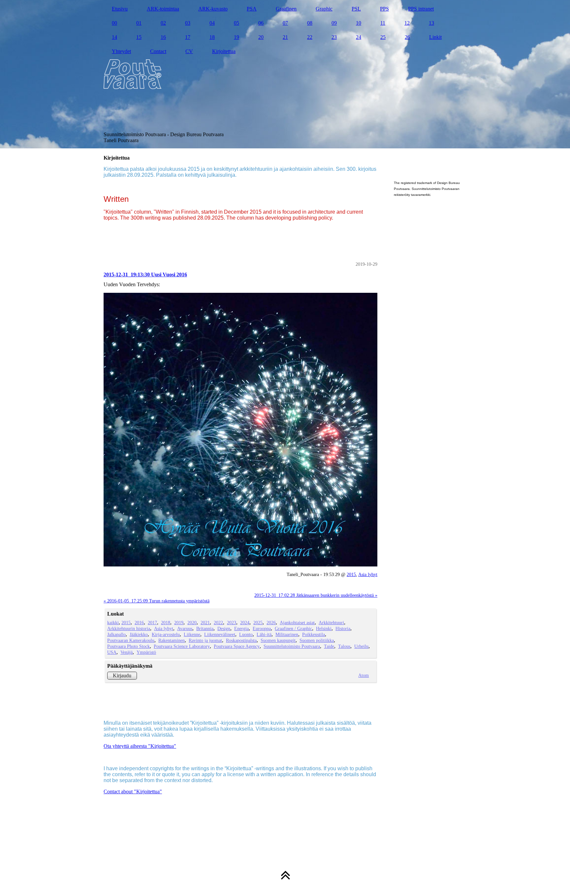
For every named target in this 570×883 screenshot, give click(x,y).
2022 (218, 622)
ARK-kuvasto (213, 9)
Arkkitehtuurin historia (128, 628)
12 (407, 23)
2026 (271, 622)
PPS (384, 9)
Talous (344, 646)
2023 (231, 622)
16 (163, 37)
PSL (356, 9)
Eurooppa (262, 628)
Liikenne (192, 634)
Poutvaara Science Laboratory (182, 646)
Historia (342, 628)
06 (261, 23)
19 (236, 37)
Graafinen (286, 9)
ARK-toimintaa (163, 9)
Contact (158, 51)
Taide (329, 646)
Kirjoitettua (224, 51)
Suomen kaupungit (278, 640)
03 (187, 23)
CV (189, 51)
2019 (178, 622)
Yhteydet (121, 51)
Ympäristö (146, 652)
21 (285, 37)
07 (285, 23)
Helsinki (324, 628)
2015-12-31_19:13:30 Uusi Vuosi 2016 (145, 274)
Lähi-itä (264, 634)
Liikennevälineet (219, 634)
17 (187, 37)
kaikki (113, 622)
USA (111, 652)
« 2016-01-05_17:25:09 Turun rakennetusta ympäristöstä (156, 600)
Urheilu (361, 646)
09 (334, 23)
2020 (192, 622)
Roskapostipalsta (241, 640)
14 (114, 37)
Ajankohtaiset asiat (297, 622)
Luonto (246, 634)
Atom (363, 675)
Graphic (324, 9)
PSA (252, 9)
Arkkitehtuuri (331, 622)
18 (212, 37)
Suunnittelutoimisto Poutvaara (292, 646)
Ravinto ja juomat (205, 640)
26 (407, 37)
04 (212, 23)
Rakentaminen (171, 640)
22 (309, 37)
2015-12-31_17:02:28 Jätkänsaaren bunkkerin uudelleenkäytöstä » (315, 595)
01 (139, 23)
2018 (165, 622)
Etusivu (120, 9)
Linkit (435, 37)
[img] (285, 74)
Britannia (204, 628)
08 (309, 23)
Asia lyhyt (367, 574)
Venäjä (126, 652)
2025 (258, 622)
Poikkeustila (313, 634)
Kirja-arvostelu (166, 634)
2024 (244, 622)
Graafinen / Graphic (293, 628)
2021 (205, 622)
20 (261, 37)
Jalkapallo (116, 634)
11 (382, 23)
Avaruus (184, 628)
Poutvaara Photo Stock (128, 646)
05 (236, 23)
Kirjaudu (122, 675)
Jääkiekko (139, 634)
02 (163, 23)
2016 (139, 622)
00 (114, 23)
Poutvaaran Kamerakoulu (130, 640)
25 (383, 37)
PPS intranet (421, 9)
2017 (152, 622)
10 (358, 23)
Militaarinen (286, 634)
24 (358, 37)
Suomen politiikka (317, 640)
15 (139, 37)
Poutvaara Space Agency (237, 646)
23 (334, 37)
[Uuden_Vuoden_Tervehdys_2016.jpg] (240, 429)
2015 (351, 574)
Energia (241, 628)
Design (223, 628)
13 (431, 23)
